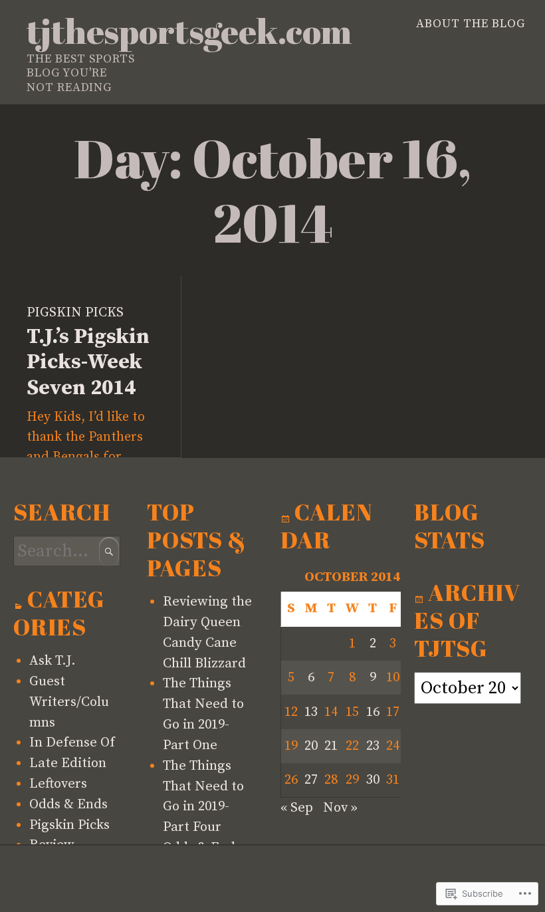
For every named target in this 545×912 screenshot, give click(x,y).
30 (373, 779)
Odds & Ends (68, 804)
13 (311, 712)
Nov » (340, 807)
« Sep (296, 807)
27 (311, 779)
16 (373, 712)
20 (311, 745)
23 (373, 745)
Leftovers (58, 783)
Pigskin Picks (75, 312)
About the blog (470, 23)
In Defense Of (72, 742)
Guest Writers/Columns (69, 702)
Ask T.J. (52, 660)
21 (331, 745)
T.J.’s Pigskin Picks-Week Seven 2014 (88, 362)
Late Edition (67, 763)
